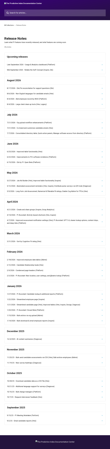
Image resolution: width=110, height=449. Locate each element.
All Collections (9, 25)
